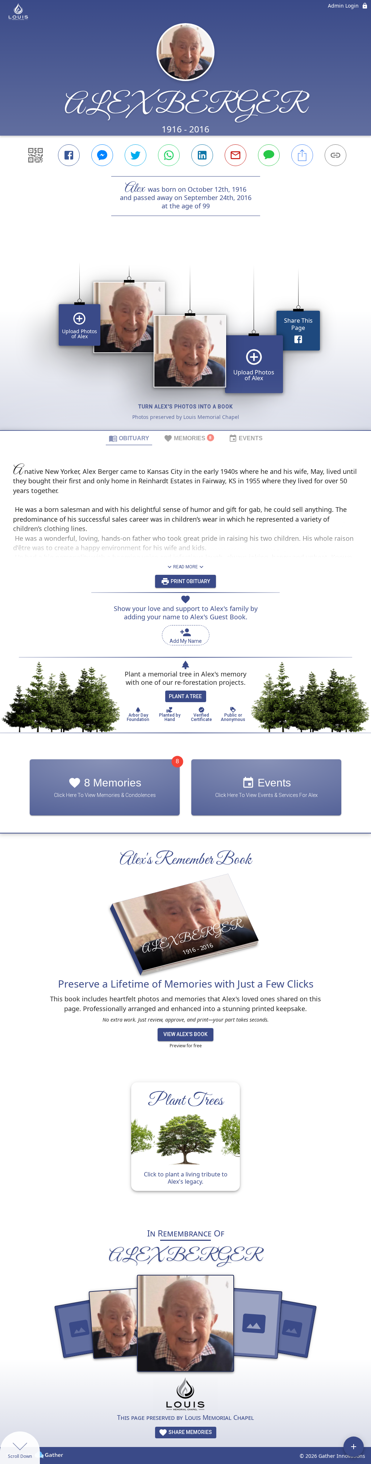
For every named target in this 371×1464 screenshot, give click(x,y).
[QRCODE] (35, 155)
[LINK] (335, 155)
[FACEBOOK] (69, 155)
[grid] (185, 335)
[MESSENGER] (102, 155)
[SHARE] (302, 155)
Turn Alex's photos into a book (185, 407)
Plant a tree (185, 696)
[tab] (129, 438)
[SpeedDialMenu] (353, 1447)
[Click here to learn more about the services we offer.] (185, 1395)
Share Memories (189, 1432)
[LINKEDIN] (202, 155)
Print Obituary (190, 581)
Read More (185, 566)
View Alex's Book (185, 1034)
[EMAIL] (235, 155)
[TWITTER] (135, 155)
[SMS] (269, 155)
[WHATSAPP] (169, 155)
